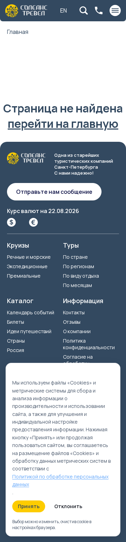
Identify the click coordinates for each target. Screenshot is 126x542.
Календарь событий (30, 312)
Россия (15, 350)
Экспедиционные (27, 266)
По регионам (78, 266)
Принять (29, 506)
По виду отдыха (81, 275)
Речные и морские (29, 257)
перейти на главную (63, 123)
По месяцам (77, 285)
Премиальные (24, 275)
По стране (75, 257)
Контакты (74, 312)
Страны (16, 340)
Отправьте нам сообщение (54, 192)
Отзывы (71, 321)
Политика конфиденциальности (89, 344)
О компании (77, 331)
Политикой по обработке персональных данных (60, 480)
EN (63, 10)
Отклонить (68, 506)
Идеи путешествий (29, 331)
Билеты (15, 321)
